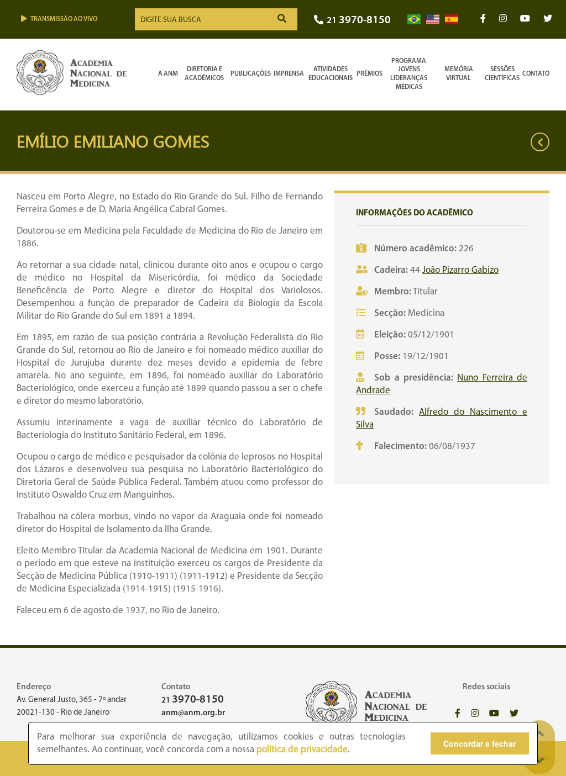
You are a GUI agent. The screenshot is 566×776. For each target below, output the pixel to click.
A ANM (168, 74)
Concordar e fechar (479, 743)
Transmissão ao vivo (63, 19)
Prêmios (369, 74)
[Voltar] (540, 142)
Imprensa (289, 74)
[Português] (414, 19)
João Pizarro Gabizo (460, 270)
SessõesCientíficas (502, 74)
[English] (432, 19)
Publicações (250, 74)
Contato (535, 74)
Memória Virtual (458, 74)
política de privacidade (302, 749)
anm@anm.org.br (193, 713)
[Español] (451, 19)
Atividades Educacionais (330, 74)
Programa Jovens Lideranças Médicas (408, 74)
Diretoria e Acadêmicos (204, 74)
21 (359, 20)
